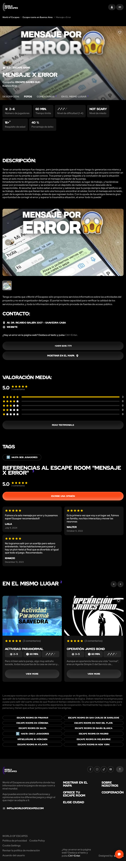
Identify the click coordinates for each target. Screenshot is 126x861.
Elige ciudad (73, 802)
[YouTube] (111, 769)
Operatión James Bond (86, 649)
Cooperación (113, 792)
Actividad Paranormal (24, 649)
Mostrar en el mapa (75, 784)
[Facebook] (90, 769)
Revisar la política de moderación (21, 850)
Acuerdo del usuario (13, 855)
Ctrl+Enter (71, 335)
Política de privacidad (14, 840)
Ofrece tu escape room (74, 794)
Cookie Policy (37, 840)
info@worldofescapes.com (25, 808)
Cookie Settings (11, 845)
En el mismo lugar (74, 96)
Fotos (28, 96)
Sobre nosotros (110, 784)
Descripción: (10, 96)
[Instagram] (97, 769)
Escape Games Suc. (27, 82)
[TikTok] (104, 769)
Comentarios (46, 96)
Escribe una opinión (63, 496)
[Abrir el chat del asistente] (119, 854)
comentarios (18, 389)
